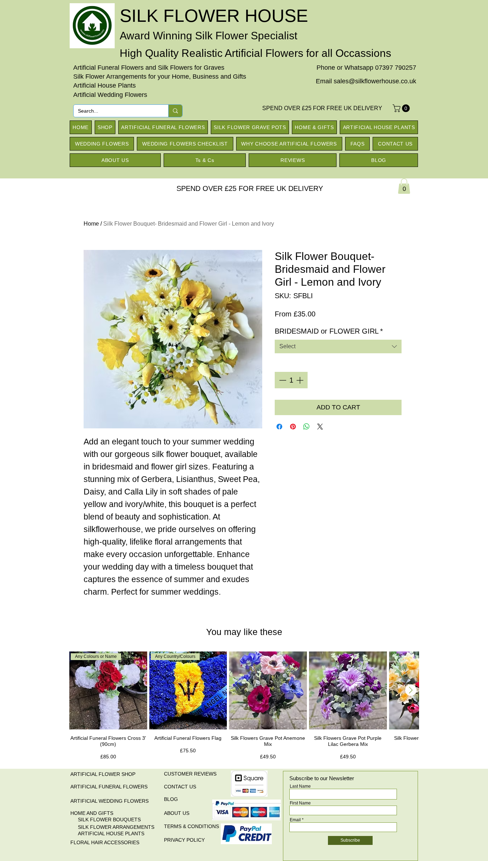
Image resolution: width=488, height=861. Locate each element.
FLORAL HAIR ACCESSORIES (104, 842)
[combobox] (338, 346)
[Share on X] (320, 426)
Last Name (300, 786)
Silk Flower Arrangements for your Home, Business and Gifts (159, 76)
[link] (404, 186)
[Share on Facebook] (279, 426)
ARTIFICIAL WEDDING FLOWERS (109, 801)
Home (91, 224)
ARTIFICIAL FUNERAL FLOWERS (109, 786)
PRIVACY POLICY (184, 840)
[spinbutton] (291, 380)
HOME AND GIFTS (91, 813)
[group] (244, 709)
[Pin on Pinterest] (293, 426)
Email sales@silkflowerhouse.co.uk (366, 81)
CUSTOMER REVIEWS (190, 774)
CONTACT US (180, 786)
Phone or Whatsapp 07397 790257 (366, 67)
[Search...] (175, 111)
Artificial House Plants (104, 85)
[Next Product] (411, 690)
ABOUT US (176, 813)
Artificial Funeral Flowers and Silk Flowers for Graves (148, 67)
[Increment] (300, 380)
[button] (402, 108)
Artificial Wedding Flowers (110, 94)
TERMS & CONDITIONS (191, 826)
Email (295, 820)
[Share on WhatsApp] (306, 426)
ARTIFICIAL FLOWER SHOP (102, 774)
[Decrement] (282, 380)
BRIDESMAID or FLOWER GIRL (329, 331)
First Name (300, 803)
